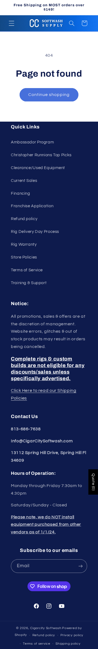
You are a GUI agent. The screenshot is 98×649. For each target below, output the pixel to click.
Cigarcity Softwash (45, 628)
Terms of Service (27, 270)
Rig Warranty (24, 244)
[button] (11, 23)
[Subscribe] (80, 566)
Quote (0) (93, 482)
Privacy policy (71, 635)
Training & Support (29, 283)
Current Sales (24, 181)
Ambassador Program (32, 142)
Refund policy (24, 219)
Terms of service (36, 643)
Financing (20, 193)
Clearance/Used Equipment (38, 168)
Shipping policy (68, 643)
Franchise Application (32, 206)
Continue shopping (49, 94)
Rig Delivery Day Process (35, 232)
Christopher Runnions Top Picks (41, 155)
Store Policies (24, 257)
